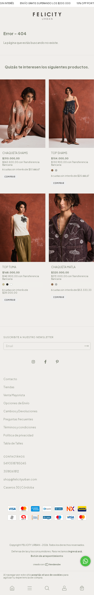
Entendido (81, 576)
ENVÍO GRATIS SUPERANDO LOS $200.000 (37, 3)
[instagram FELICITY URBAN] (33, 361)
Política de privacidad (18, 435)
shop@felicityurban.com (20, 479)
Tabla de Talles (13, 443)
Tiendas (8, 387)
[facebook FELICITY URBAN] (45, 361)
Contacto (10, 379)
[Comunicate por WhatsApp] (85, 561)
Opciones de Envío (16, 403)
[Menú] (29, 588)
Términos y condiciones (19, 427)
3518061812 (11, 471)
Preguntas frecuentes (18, 419)
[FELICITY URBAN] (12, 588)
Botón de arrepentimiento (47, 556)
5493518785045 (14, 463)
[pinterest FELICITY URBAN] (57, 361)
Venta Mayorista (14, 395)
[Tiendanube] (47, 565)
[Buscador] (47, 588)
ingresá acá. (75, 551)
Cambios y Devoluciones (20, 411)
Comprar (10, 177)
